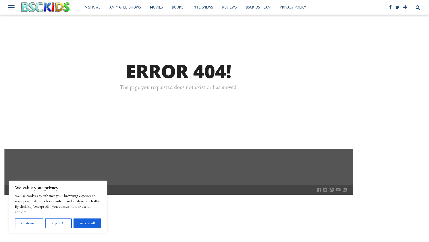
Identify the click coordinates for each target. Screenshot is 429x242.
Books (177, 7)
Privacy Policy (293, 7)
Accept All (87, 223)
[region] (58, 207)
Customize (29, 223)
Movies (156, 7)
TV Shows (92, 7)
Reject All (58, 223)
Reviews (229, 7)
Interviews (202, 7)
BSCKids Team (258, 7)
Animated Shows (125, 7)
